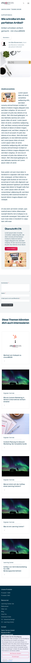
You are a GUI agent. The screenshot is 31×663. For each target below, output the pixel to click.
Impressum (11, 659)
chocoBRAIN (9, 660)
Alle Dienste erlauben (15, 653)
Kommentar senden (7, 305)
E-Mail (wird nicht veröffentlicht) (10, 298)
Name (3, 293)
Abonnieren (6, 37)
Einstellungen (15, 656)
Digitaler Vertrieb (16, 9)
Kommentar (5, 283)
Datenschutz (4, 659)
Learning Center (5, 9)
